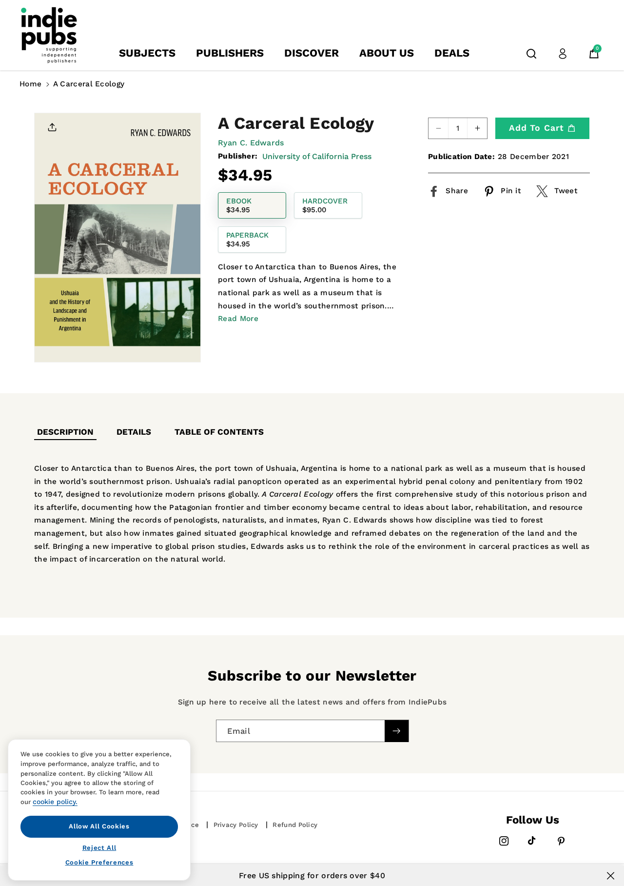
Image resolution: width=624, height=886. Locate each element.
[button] (531, 53)
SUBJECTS (147, 53)
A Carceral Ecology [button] (88, 84)
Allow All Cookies (99, 826)
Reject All (99, 847)
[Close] (610, 875)
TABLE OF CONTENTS (219, 432)
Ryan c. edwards (251, 142)
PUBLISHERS (230, 53)
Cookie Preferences (99, 862)
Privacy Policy (236, 824)
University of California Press (316, 156)
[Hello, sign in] (562, 53)
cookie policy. (55, 801)
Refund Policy (295, 824)
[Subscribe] (396, 731)
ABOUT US (386, 53)
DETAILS (134, 432)
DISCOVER (311, 53)
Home (30, 84)
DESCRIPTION (65, 432)
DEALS (451, 53)
